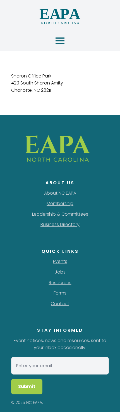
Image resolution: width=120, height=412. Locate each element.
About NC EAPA (60, 193)
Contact (60, 303)
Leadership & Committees (60, 214)
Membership (60, 203)
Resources (60, 282)
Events (60, 261)
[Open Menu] (60, 40)
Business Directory (60, 224)
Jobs (60, 272)
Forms (60, 293)
